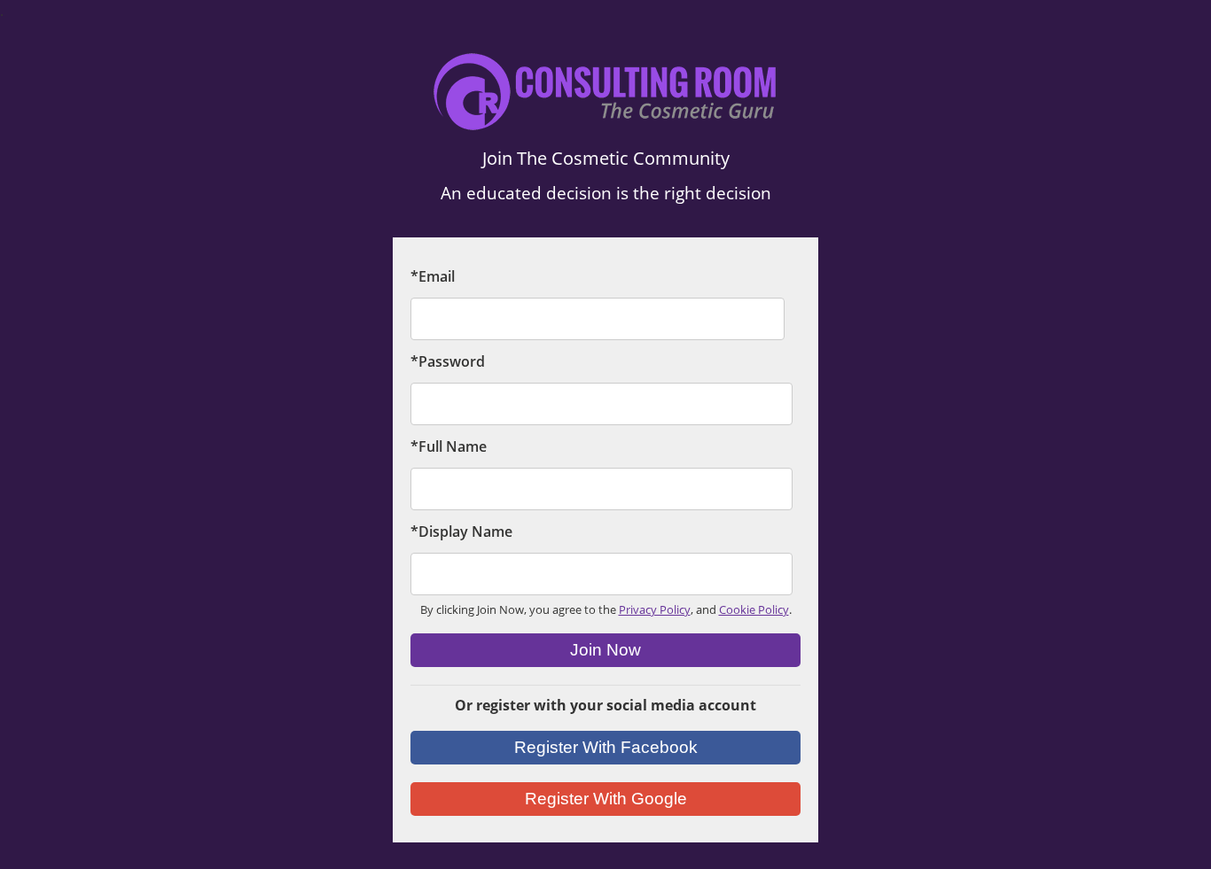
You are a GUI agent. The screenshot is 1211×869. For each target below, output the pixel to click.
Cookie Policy (754, 609)
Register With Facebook (606, 747)
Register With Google (606, 798)
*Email (432, 276)
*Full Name (448, 446)
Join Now (605, 649)
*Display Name (461, 531)
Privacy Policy (655, 609)
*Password (447, 361)
